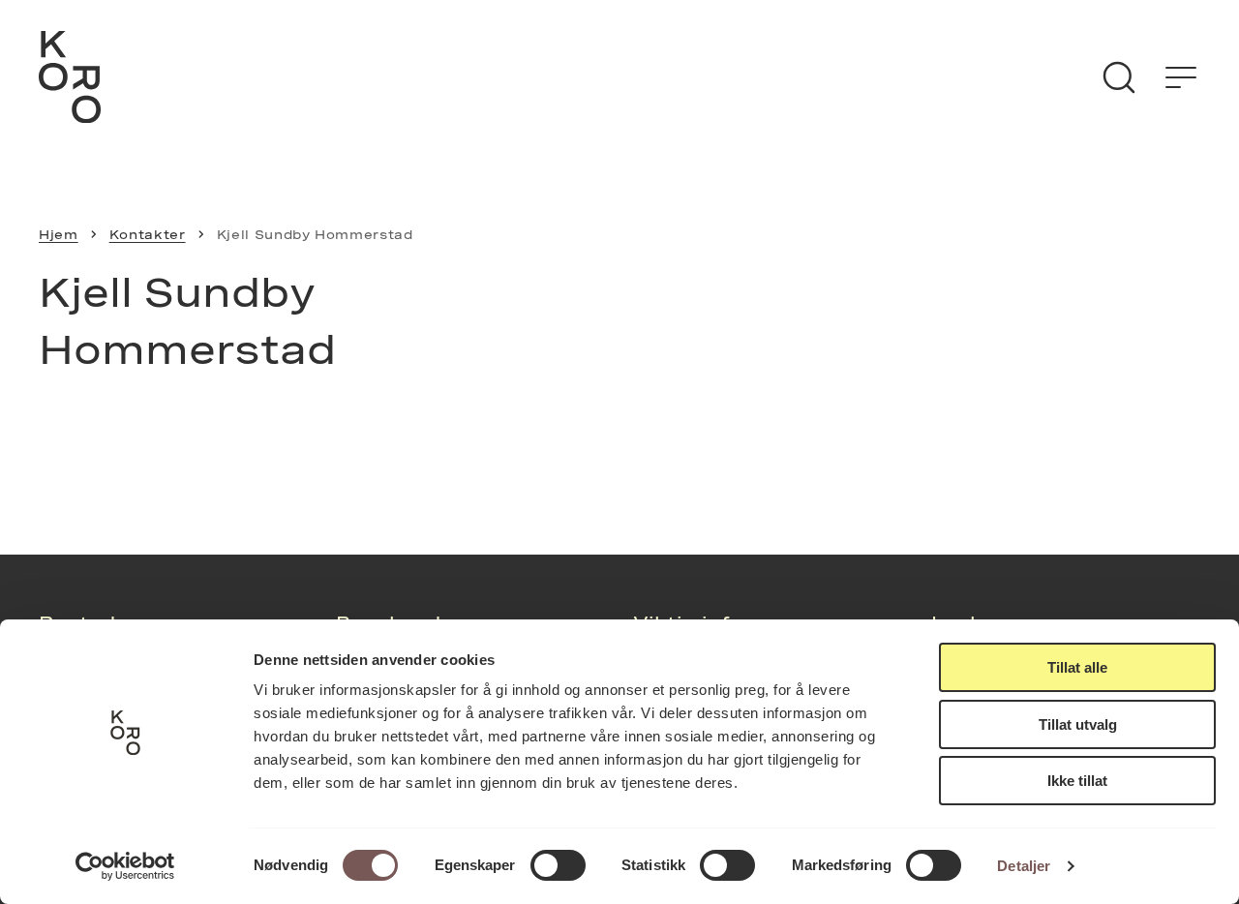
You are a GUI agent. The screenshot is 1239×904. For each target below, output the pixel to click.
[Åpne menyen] (1181, 77)
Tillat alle (1077, 667)
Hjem (58, 234)
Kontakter (147, 234)
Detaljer (1023, 866)
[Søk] (1119, 77)
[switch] (558, 865)
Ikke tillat (1077, 780)
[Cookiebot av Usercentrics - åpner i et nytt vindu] (125, 866)
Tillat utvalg (1078, 724)
